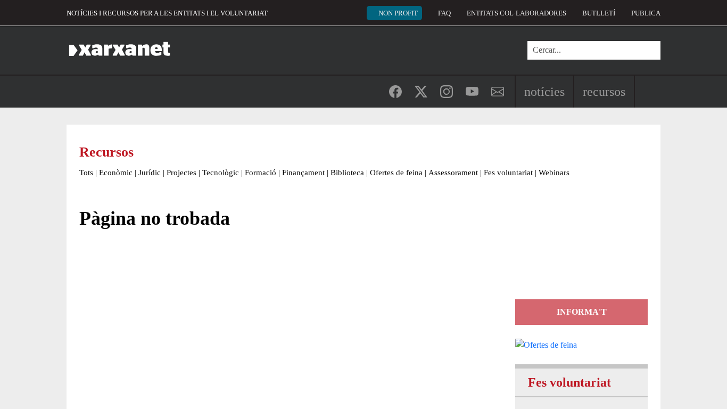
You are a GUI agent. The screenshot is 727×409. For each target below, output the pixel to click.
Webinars (554, 172)
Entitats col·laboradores (516, 13)
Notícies (544, 92)
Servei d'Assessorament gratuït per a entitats (579, 251)
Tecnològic (220, 172)
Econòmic (116, 172)
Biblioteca (347, 172)
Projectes (181, 172)
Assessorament (453, 172)
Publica (645, 13)
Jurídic (149, 172)
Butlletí (598, 13)
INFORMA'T (582, 311)
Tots (86, 172)
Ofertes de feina (396, 172)
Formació (260, 172)
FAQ (444, 13)
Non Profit (398, 13)
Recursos (604, 92)
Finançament (303, 172)
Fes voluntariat (508, 172)
